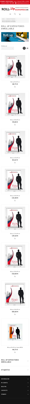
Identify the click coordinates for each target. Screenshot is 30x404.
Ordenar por (4, 46)
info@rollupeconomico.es (23, 3)
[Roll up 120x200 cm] (15, 142)
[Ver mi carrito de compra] (19, 14)
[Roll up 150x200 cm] (15, 180)
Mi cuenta (4, 382)
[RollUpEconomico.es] (15, 9)
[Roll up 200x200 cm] (15, 256)
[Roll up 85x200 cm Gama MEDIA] (15, 332)
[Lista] (27, 48)
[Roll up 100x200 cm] (15, 104)
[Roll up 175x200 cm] (15, 218)
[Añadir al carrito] (15, 86)
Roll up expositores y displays (8, 20)
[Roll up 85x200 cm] (15, 66)
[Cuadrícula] (24, 48)
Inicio (3, 18)
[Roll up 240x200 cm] (15, 294)
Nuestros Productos (10, 18)
